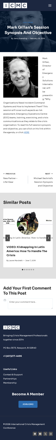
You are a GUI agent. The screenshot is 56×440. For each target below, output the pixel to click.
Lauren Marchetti (16, 260)
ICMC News (28, 22)
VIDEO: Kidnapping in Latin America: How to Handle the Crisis (27, 251)
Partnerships (10, 378)
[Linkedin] (35, 434)
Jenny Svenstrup (20, 38)
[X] (45, 434)
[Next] (48, 238)
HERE (26, 132)
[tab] (22, 269)
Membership (10, 382)
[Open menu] (50, 5)
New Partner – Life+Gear (10, 178)
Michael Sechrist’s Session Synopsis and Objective (43, 180)
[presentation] (28, 225)
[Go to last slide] (7, 238)
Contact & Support (13, 374)
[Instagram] (51, 434)
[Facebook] (40, 434)
